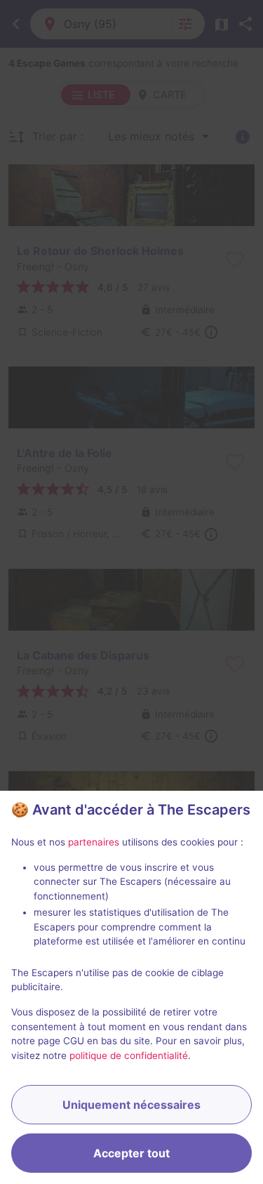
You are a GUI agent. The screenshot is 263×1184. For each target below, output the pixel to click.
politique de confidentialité (128, 1055)
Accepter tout (131, 1153)
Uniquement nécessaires (131, 1105)
